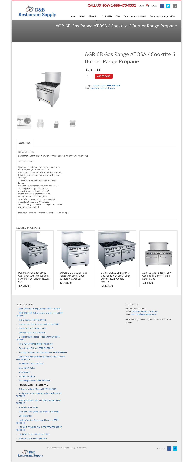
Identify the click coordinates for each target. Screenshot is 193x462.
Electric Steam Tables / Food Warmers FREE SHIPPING (38, 338)
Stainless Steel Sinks (28, 407)
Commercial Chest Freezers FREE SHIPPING (39, 324)
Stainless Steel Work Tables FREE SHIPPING (39, 411)
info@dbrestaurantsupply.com (144, 311)
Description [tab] (25, 143)
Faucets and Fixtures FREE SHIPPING (36, 348)
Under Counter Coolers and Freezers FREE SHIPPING (37, 421)
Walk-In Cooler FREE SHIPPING (33, 438)
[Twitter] (168, 6)
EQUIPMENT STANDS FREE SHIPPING (36, 344)
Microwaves (24, 372)
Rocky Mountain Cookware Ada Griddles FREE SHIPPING (39, 394)
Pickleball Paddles (27, 376)
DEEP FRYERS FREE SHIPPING (32, 332)
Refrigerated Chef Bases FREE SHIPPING (37, 389)
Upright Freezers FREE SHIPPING (34, 434)
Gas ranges (94, 88)
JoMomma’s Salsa (27, 368)
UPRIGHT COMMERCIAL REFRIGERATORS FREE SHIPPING (39, 428)
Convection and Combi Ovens (33, 328)
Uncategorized (25, 415)
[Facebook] (162, 6)
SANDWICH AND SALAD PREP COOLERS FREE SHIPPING (38, 401)
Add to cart (103, 76)
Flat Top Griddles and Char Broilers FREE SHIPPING (43, 352)
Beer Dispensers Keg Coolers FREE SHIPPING (40, 308)
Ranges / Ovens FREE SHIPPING (106, 85)
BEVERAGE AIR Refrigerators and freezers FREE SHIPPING (39, 314)
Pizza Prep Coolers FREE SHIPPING (35, 380)
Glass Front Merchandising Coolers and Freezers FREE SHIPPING (40, 358)
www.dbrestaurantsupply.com (143, 314)
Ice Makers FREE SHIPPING (31, 363)
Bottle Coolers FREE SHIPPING (32, 320)
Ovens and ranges (107, 88)
